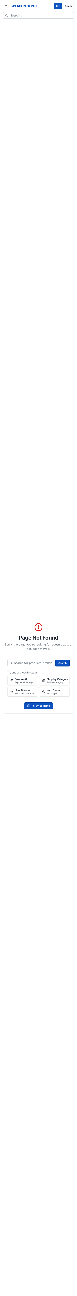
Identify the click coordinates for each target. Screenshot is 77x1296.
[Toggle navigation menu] (6, 6)
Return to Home (41, 705)
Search (62, 663)
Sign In (68, 6)
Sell (58, 6)
